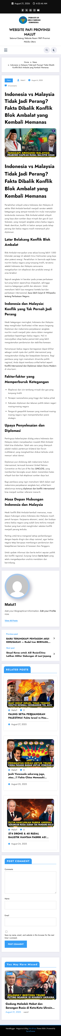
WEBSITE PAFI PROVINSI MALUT (29, 32)
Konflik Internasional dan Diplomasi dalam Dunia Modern (30, 365)
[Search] (47, 50)
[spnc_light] (54, 50)
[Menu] (5, 50)
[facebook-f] (22, 10)
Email (7, 915)
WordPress (32, 1028)
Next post (10, 648)
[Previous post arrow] (54, 638)
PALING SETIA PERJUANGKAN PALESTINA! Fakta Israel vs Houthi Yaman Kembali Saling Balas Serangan (28, 716)
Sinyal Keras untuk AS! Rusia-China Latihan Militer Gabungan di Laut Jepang (28, 654)
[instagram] (34, 10)
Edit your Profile (48, 611)
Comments (9, 869)
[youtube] (38, 10)
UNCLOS (40, 468)
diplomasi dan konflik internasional (39, 488)
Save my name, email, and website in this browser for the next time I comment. (29, 936)
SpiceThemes (30, 1031)
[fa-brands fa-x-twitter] (26, 10)
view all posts (11, 621)
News (9, 80)
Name (7, 898)
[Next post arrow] (54, 654)
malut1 (23, 80)
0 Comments (12, 86)
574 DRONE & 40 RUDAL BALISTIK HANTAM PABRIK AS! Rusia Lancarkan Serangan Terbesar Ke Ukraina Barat (27, 835)
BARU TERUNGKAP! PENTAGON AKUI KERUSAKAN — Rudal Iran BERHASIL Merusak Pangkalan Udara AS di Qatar (27, 640)
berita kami (43, 555)
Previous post (12, 634)
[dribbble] (30, 10)
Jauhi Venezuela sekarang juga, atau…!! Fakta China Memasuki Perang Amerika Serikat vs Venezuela (26, 775)
